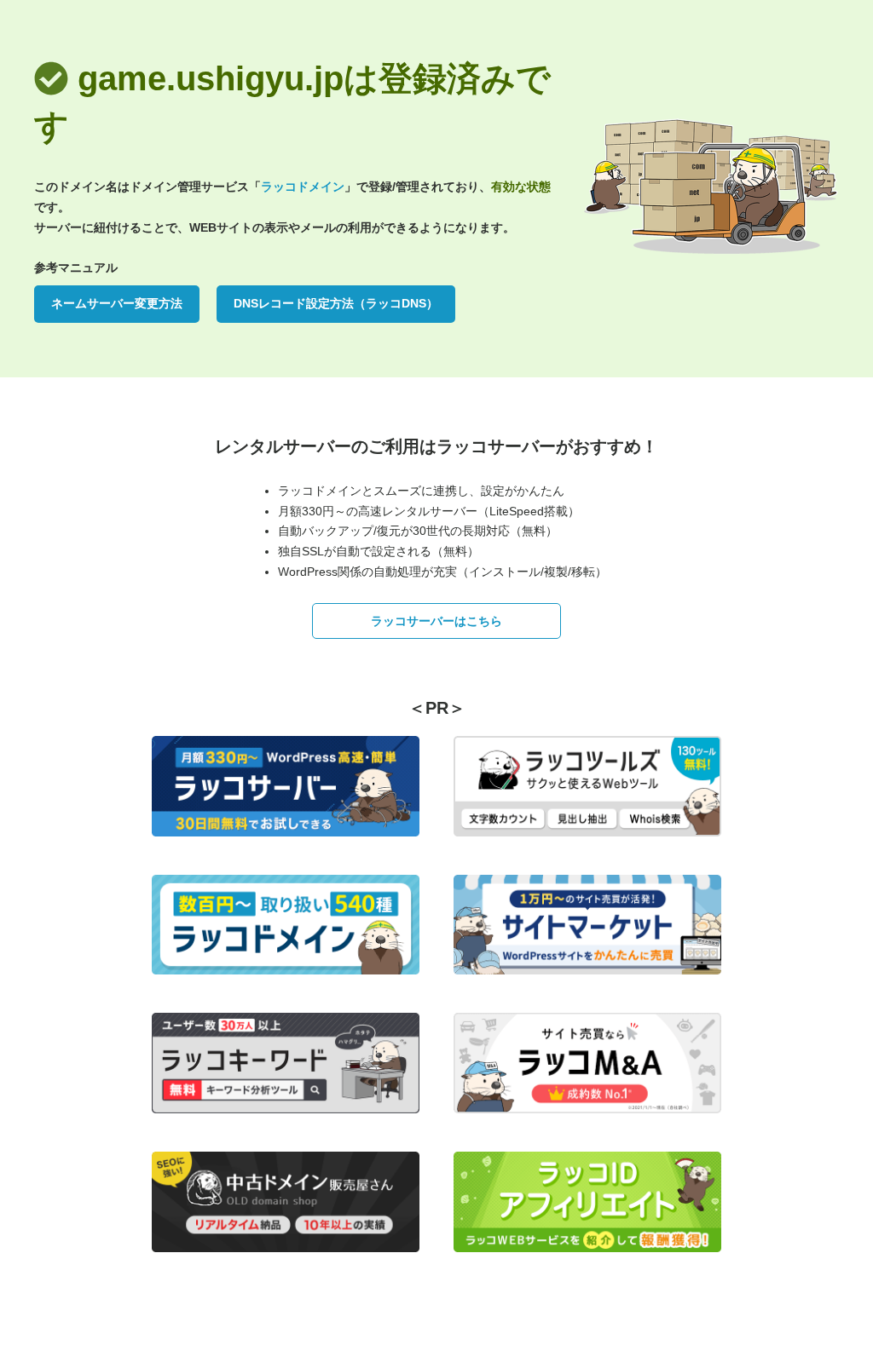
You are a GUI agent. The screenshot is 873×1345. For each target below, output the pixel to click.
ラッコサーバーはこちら (436, 621)
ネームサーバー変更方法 (116, 303)
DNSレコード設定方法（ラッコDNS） (336, 303)
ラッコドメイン (302, 186)
